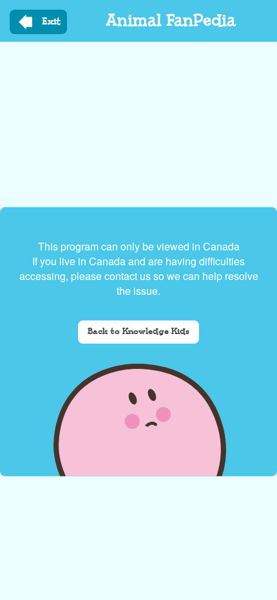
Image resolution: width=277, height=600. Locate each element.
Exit (51, 21)
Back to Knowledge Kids (138, 332)
